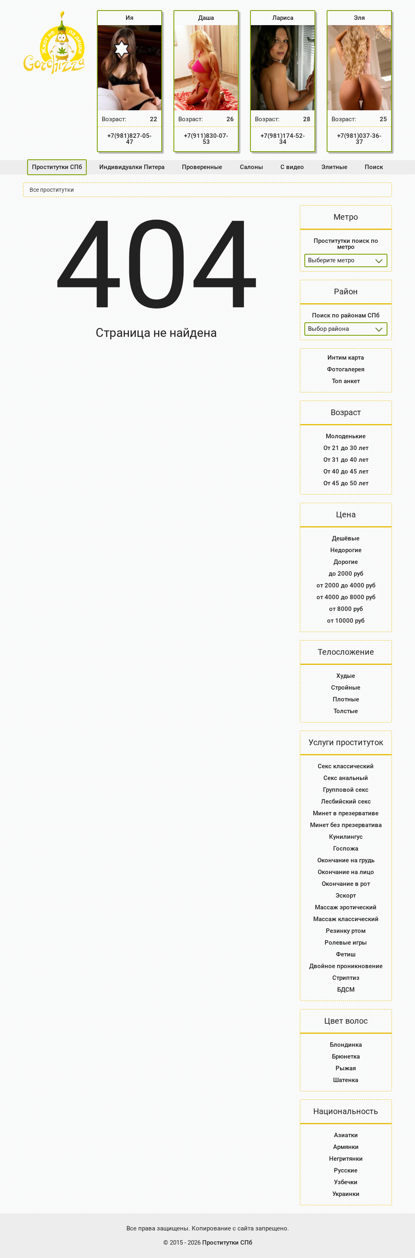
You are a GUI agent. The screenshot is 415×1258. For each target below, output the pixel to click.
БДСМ (346, 989)
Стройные (345, 687)
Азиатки (346, 1135)
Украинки (345, 1194)
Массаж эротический (345, 907)
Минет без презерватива (346, 825)
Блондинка (346, 1044)
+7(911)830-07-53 (206, 139)
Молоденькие (346, 436)
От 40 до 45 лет (345, 471)
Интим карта (345, 357)
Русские (345, 1170)
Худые (345, 675)
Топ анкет (346, 381)
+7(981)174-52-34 (283, 139)
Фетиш (345, 954)
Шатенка (345, 1080)
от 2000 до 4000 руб (346, 585)
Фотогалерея (345, 369)
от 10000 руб (345, 620)
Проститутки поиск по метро (346, 244)
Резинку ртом (346, 930)
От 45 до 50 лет (345, 483)
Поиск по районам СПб (345, 315)
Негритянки (346, 1158)
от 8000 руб (346, 609)
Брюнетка (346, 1056)
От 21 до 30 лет (345, 448)
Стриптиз (345, 978)
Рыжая (346, 1068)
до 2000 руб (346, 573)
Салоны (251, 167)
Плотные (346, 699)
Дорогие (346, 562)
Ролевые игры (346, 942)
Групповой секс (345, 789)
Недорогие (346, 550)
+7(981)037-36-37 (359, 139)
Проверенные (202, 167)
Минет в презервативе (346, 813)
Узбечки (345, 1182)
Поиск (374, 167)
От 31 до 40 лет (345, 459)
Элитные (334, 167)
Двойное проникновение (346, 966)
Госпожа (345, 848)
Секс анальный (345, 778)
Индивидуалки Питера (132, 167)
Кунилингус (346, 836)
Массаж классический (346, 919)
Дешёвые (345, 538)
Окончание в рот (346, 883)
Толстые (346, 711)
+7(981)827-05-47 (129, 139)
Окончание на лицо (346, 872)
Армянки (346, 1147)
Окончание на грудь (345, 860)
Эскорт (346, 895)
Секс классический (346, 766)
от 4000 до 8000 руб (346, 597)
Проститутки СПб (57, 167)
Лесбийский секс (346, 801)
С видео (292, 167)
